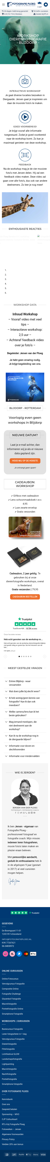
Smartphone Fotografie (12, 1014)
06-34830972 (8, 946)
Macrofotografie (9, 1004)
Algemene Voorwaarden (12, 1134)
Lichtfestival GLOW (10, 1054)
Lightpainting (8, 1064)
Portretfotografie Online (12, 1009)
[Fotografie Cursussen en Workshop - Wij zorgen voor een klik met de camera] (21, 4)
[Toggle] (6, 681)
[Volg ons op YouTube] (34, 813)
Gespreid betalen (9, 1109)
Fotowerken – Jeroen (11, 1129)
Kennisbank (7, 1099)
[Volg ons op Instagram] (18, 813)
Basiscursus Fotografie (12, 1029)
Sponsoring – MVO (10, 1114)
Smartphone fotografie (12, 1084)
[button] (3, 4)
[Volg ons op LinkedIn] (32, 813)
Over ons (6, 1104)
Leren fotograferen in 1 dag (14, 1034)
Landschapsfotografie (12, 1059)
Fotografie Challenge (11, 994)
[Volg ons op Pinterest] (29, 813)
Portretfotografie (9, 1079)
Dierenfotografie (9, 1044)
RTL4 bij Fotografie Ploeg (13, 1124)
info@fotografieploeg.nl (17, 939)
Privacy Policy (8, 1139)
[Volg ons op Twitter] (21, 813)
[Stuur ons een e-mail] (24, 813)
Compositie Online (10, 989)
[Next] (9, 66)
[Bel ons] (26, 813)
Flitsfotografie (8, 1049)
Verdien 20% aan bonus (12, 1144)
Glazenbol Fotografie (11, 999)
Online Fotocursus (10, 979)
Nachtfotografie (9, 1074)
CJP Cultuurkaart (9, 1119)
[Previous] (2, 66)
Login (39, 7)
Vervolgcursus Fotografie (13, 984)
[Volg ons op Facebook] (16, 813)
